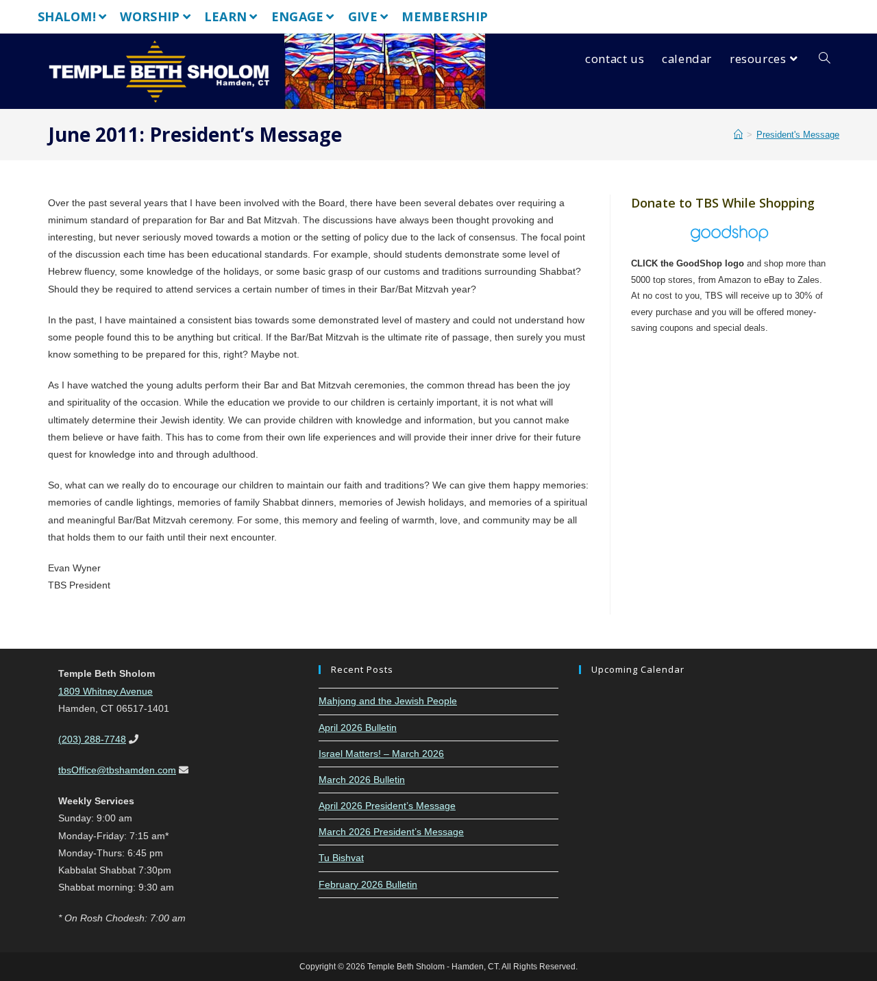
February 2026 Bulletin (368, 884)
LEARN (225, 16)
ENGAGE (297, 16)
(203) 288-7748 (92, 739)
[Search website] (824, 59)
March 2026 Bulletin (362, 779)
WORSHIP (150, 16)
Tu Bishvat (341, 857)
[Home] (738, 134)
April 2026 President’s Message (387, 805)
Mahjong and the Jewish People (388, 700)
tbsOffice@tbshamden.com (117, 770)
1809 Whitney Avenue (105, 691)
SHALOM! (67, 16)
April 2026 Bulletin (358, 727)
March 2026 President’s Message (391, 831)
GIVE (363, 16)
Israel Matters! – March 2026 (381, 753)
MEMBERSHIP (445, 16)
